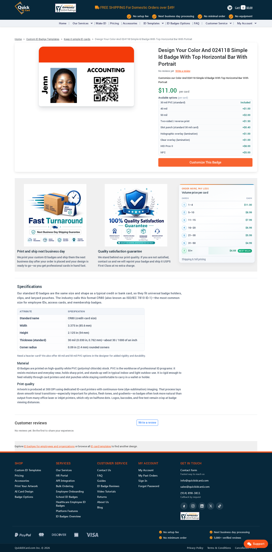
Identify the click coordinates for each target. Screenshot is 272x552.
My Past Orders (148, 475)
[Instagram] (193, 506)
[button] (91, 23)
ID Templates (151, 23)
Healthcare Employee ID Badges (71, 503)
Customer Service (216, 23)
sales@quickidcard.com (194, 486)
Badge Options (24, 497)
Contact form (188, 470)
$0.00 (249, 7)
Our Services (80, 23)
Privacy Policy (195, 547)
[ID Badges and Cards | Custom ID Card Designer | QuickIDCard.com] (22, 7)
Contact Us (104, 470)
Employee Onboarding (70, 491)
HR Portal (62, 475)
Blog (100, 507)
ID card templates (101, 446)
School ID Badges (67, 497)
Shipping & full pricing (194, 259)
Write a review (182, 70)
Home (62, 23)
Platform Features (67, 511)
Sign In (142, 481)
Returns (102, 497)
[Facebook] (184, 506)
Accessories (130, 23)
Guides (101, 481)
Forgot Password (148, 486)
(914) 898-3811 (190, 493)
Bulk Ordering (64, 486)
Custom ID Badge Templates (42, 39)
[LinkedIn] (201, 506)
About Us (103, 502)
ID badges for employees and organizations (49, 446)
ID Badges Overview (68, 516)
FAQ (196, 23)
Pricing (114, 23)
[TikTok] (219, 506)
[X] (210, 506)
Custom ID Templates (28, 470)
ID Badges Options (178, 23)
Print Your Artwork (26, 486)
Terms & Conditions (219, 547)
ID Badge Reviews (108, 486)
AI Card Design (24, 491)
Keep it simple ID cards (77, 39)
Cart (237, 7)
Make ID (101, 23)
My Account (244, 23)
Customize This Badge (205, 162)
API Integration (65, 481)
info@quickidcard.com (194, 480)
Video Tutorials (106, 491)
